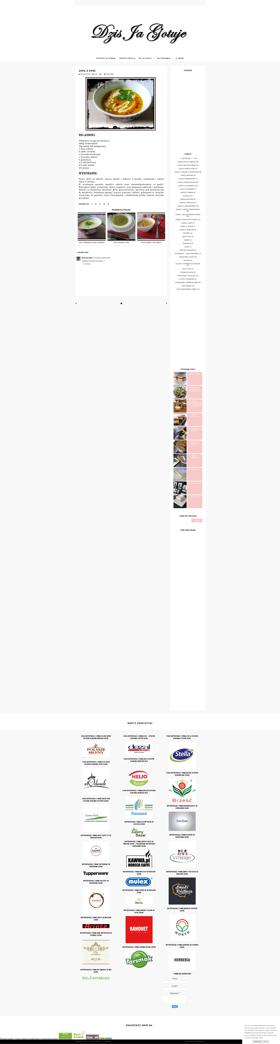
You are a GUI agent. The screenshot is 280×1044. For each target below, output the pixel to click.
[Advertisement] (187, 114)
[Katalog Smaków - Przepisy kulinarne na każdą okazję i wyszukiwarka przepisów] (29, 1039)
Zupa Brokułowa (121, 242)
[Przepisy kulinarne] (79, 1039)
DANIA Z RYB (187, 223)
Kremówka (194, 469)
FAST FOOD (186, 236)
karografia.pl (200, 1041)
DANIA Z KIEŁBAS (187, 202)
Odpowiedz (87, 264)
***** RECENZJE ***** (186, 158)
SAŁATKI (186, 260)
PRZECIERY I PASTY (186, 257)
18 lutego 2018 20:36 (101, 258)
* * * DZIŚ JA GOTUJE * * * (95, 1041)
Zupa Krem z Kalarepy (151, 242)
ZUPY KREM (110, 74)
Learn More (257, 1041)
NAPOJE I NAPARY (187, 250)
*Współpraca (127, 58)
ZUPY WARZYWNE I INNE (186, 289)
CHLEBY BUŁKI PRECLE (186, 162)
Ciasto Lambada (194, 374)
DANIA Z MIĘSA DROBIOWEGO (188, 209)
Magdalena (87, 258)
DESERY (186, 233)
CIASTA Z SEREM (186, 192)
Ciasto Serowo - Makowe (194, 429)
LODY (187, 247)
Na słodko (145, 58)
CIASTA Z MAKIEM (187, 189)
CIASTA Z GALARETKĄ (186, 185)
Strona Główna (106, 58)
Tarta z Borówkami (195, 456)
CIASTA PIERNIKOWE (186, 179)
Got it (266, 1041)
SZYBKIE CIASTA (186, 272)
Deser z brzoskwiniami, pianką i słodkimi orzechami (195, 403)
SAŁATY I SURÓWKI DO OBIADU (188, 264)
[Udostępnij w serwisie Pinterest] (108, 204)
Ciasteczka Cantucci (194, 443)
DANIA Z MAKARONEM (186, 206)
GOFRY (186, 240)
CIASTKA (186, 196)
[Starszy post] (166, 303)
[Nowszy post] (76, 303)
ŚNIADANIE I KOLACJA (186, 276)
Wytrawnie (164, 58)
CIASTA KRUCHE (186, 175)
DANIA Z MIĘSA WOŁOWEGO (186, 219)
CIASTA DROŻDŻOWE (186, 168)
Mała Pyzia (194, 497)
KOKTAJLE (187, 243)
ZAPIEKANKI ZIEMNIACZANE (186, 282)
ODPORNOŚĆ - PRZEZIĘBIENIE (187, 253)
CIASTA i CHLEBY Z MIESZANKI (186, 172)
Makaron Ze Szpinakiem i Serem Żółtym (194, 389)
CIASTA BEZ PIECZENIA (187, 165)
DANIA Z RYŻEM (186, 226)
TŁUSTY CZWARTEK (186, 279)
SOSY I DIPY (187, 269)
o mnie (180, 58)
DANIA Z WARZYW (186, 230)
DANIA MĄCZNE (186, 199)
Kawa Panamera (194, 483)
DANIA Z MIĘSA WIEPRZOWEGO (187, 214)
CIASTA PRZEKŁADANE (186, 182)
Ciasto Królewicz (194, 415)
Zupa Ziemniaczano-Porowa (92, 242)
